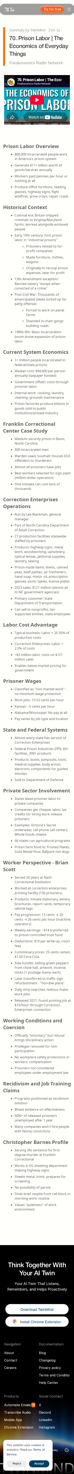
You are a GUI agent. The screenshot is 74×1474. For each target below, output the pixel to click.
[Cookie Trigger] (66, 1450)
